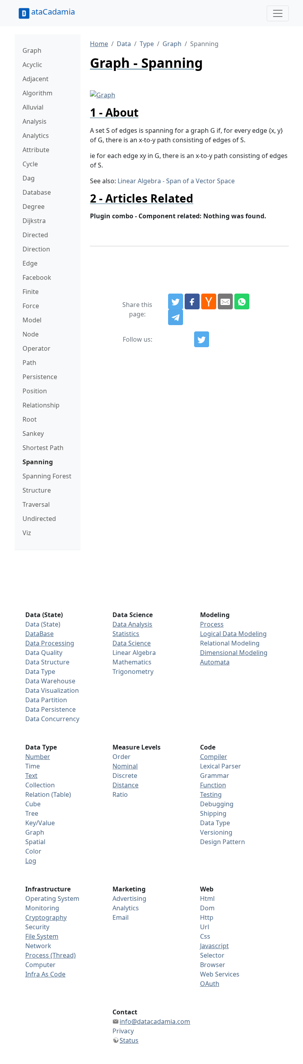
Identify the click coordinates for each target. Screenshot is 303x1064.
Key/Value (40, 822)
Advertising (129, 898)
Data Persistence (50, 709)
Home (99, 43)
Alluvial (32, 107)
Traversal (36, 504)
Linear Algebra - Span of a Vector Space (176, 181)
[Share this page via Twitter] (175, 301)
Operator (36, 348)
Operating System (52, 898)
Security (37, 927)
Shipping (213, 813)
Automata (215, 662)
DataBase (39, 633)
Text (31, 775)
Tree (31, 813)
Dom (207, 908)
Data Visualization (52, 690)
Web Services (219, 974)
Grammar (214, 775)
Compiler (213, 756)
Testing (211, 794)
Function (213, 785)
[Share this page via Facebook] (192, 301)
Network (38, 945)
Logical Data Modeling (233, 633)
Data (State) (42, 624)
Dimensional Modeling (233, 652)
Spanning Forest (46, 476)
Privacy (123, 1031)
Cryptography (46, 917)
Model (31, 320)
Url (204, 927)
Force (30, 305)
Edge (29, 263)
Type (147, 43)
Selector (212, 955)
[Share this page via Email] (225, 301)
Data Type (40, 671)
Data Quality (43, 652)
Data (124, 43)
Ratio (120, 794)
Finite (30, 291)
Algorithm (37, 93)
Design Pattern (222, 841)
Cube (33, 804)
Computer (40, 964)
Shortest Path (43, 447)
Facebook (36, 277)
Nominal (125, 766)
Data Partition (46, 700)
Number (37, 756)
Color (33, 851)
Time (32, 766)
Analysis (34, 121)
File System (41, 936)
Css (205, 936)
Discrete (124, 775)
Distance (125, 785)
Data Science (131, 643)
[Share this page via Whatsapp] (241, 301)
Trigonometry (132, 671)
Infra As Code (45, 974)
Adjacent (35, 78)
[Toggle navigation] (278, 13)
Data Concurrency (52, 718)
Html (207, 898)
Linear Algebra (134, 652)
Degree (33, 206)
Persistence (39, 376)
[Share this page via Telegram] (175, 317)
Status (129, 1040)
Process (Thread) (50, 955)
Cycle (30, 164)
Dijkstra (34, 220)
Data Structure (47, 662)
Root (29, 419)
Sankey (33, 433)
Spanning (37, 462)
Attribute (35, 149)
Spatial (35, 841)
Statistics (125, 633)
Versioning (216, 832)
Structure (36, 490)
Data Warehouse (50, 681)
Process (212, 624)
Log (30, 860)
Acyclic (32, 64)
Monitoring (42, 908)
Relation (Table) (48, 794)
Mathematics (132, 662)
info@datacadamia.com (155, 1021)
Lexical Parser (220, 766)
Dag (28, 178)
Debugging (217, 804)
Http (206, 917)
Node (30, 334)
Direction (36, 249)
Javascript (214, 945)
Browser (212, 964)
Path (29, 362)
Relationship (41, 405)
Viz (26, 532)
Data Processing (49, 643)
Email (120, 917)
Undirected (39, 518)
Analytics (35, 135)
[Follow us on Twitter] (201, 339)
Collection (40, 785)
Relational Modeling (230, 643)
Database (36, 192)
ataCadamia (53, 11)
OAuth (209, 983)
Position (34, 391)
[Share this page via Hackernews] (208, 301)
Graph (31, 50)
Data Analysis (132, 624)
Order (121, 756)
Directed (35, 235)
